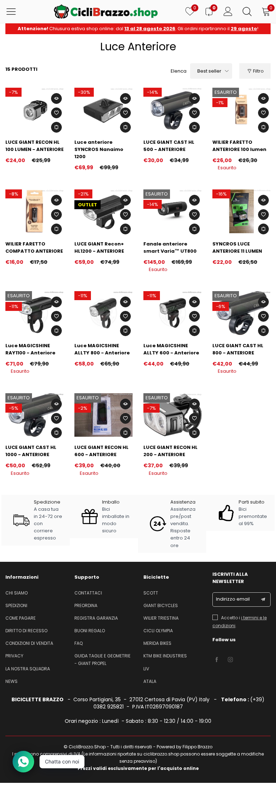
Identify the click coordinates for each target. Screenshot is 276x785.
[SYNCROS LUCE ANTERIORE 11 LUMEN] (241, 211)
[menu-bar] (15, 11)
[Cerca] (247, 11)
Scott (150, 593)
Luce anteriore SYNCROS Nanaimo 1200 (98, 149)
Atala (149, 681)
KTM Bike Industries (165, 656)
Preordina (85, 605)
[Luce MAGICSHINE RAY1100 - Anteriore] (34, 313)
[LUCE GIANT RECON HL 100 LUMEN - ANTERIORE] (34, 110)
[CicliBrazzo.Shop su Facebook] (216, 660)
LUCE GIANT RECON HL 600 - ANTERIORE (101, 451)
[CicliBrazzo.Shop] (106, 11)
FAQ (78, 643)
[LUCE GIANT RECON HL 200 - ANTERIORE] (172, 415)
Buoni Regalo (89, 631)
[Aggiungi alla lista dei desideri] (56, 112)
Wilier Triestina (161, 618)
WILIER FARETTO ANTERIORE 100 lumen (239, 146)
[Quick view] (56, 98)
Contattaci (88, 593)
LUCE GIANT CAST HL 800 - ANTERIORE (237, 349)
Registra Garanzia (96, 618)
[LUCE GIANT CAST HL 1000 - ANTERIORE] (34, 415)
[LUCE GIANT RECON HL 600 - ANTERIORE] (103, 415)
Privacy (14, 656)
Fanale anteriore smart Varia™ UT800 (170, 247)
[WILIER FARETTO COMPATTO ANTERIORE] (34, 211)
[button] (263, 599)
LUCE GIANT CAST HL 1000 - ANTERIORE (30, 451)
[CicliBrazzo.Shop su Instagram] (230, 660)
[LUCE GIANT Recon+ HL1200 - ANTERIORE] (103, 211)
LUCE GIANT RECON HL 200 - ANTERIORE (170, 451)
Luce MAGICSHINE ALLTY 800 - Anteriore (102, 349)
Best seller (209, 71)
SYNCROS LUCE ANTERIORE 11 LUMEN (237, 247)
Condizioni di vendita (29, 643)
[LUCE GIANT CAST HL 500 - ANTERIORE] (172, 110)
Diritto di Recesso (26, 631)
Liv (146, 669)
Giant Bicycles (160, 605)
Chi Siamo (16, 593)
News (11, 681)
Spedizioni (16, 605)
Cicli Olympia (158, 631)
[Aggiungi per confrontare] (56, 127)
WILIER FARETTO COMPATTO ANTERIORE (34, 247)
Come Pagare (20, 618)
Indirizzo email (233, 599)
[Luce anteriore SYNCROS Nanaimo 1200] (103, 110)
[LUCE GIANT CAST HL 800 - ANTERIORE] (241, 313)
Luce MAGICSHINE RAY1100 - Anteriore (30, 349)
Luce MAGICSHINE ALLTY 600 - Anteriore (171, 349)
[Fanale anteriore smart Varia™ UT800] (172, 211)
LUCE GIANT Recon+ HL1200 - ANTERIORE (99, 247)
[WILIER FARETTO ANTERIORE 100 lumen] (241, 110)
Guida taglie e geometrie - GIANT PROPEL (102, 659)
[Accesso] (228, 11)
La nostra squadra (27, 669)
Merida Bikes (157, 643)
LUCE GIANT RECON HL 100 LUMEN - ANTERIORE (34, 146)
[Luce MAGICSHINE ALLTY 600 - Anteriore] (172, 313)
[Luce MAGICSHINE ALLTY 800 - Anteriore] (103, 313)
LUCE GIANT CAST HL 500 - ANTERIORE (168, 146)
